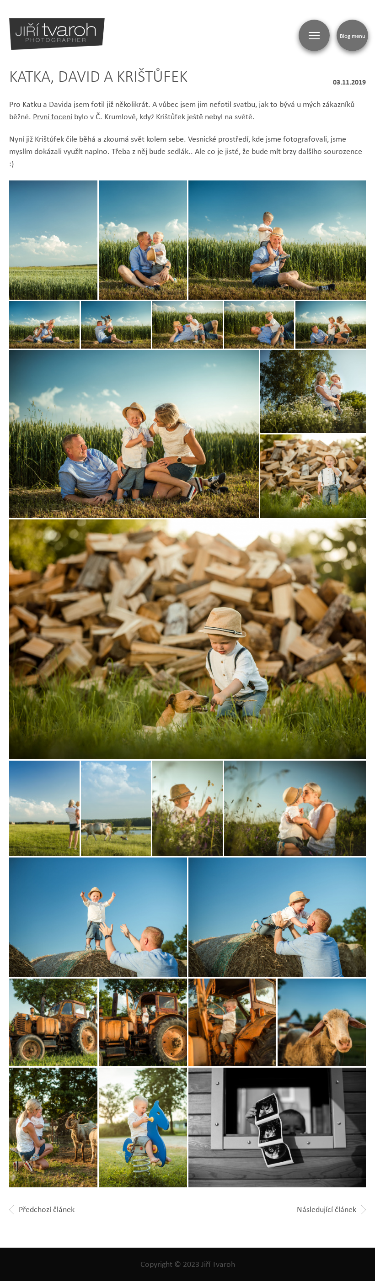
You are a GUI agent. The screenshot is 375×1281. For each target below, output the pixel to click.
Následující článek (326, 1209)
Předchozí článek (47, 1209)
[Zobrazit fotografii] (277, 240)
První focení (52, 116)
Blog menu (352, 36)
